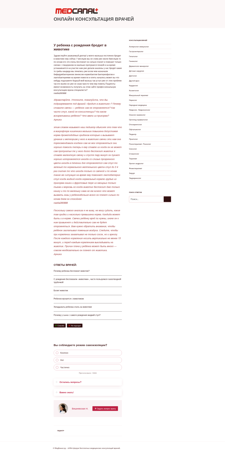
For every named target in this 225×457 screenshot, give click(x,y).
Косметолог (134, 90)
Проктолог (133, 139)
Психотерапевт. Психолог (140, 144)
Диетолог (133, 75)
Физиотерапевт (135, 168)
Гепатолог (133, 56)
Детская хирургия (136, 71)
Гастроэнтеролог (136, 51)
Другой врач (134, 80)
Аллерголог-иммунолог (139, 46)
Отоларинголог (135, 124)
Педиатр (60, 431)
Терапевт (133, 158)
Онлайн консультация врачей (94, 18)
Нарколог (133, 100)
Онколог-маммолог (137, 114)
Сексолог (133, 148)
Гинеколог (133, 61)
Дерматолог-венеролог (139, 66)
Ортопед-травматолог (138, 119)
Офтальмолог (135, 129)
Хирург (132, 173)
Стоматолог (134, 153)
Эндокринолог (135, 178)
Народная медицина (138, 105)
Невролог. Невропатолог (139, 109)
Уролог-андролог (136, 163)
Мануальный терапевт (138, 95)
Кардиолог (133, 85)
